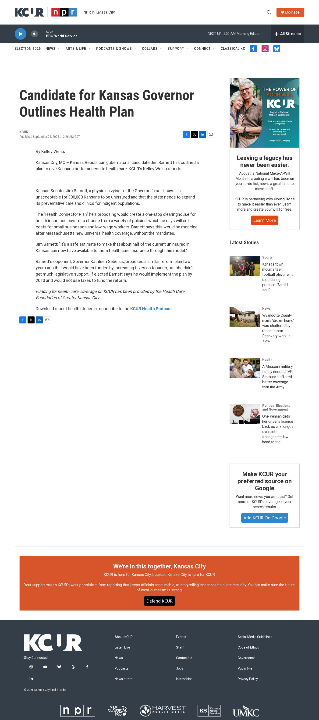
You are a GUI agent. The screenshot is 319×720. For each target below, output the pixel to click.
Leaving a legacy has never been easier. (264, 161)
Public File (245, 668)
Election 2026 (28, 48)
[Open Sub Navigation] (59, 48)
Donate (292, 12)
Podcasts (121, 668)
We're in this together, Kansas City (159, 566)
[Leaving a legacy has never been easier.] (264, 113)
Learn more (264, 220)
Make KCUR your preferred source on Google (264, 481)
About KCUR (124, 637)
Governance (246, 658)
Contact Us (184, 658)
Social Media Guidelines (255, 637)
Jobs (179, 668)
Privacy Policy (248, 679)
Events (181, 637)
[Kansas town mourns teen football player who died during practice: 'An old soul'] (245, 266)
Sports (267, 257)
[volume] (35, 34)
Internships (184, 679)
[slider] (42, 33)
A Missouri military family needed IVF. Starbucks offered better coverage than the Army (277, 376)
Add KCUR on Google (265, 518)
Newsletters (123, 679)
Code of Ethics (248, 647)
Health (267, 360)
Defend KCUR (159, 601)
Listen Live (122, 647)
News (51, 48)
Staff (180, 647)
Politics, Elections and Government (276, 407)
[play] (20, 34)
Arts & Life (76, 48)
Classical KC (233, 48)
